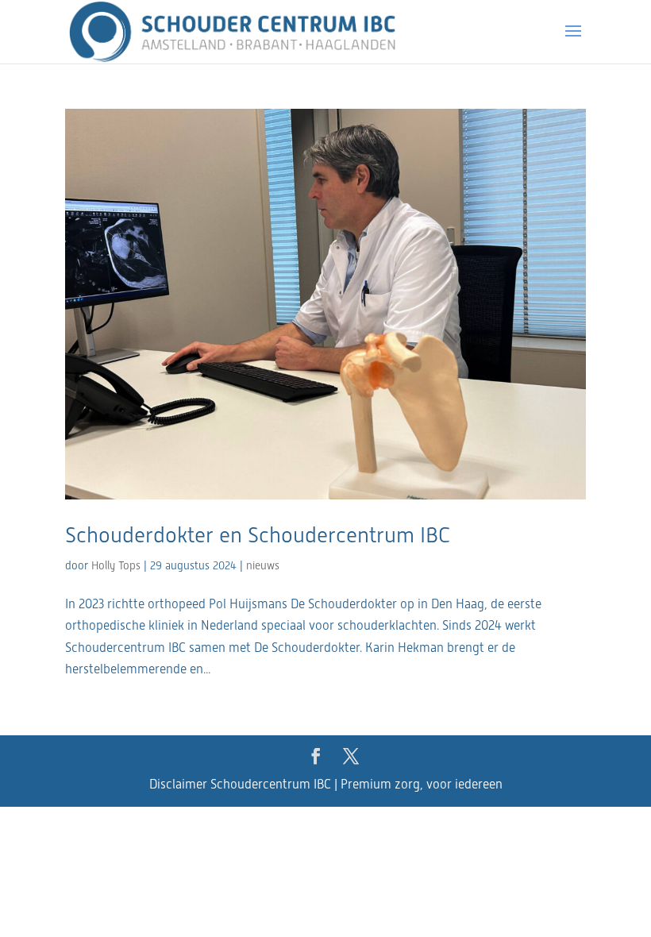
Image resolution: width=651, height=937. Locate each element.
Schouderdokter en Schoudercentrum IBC (257, 534)
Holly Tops (116, 565)
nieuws (262, 565)
